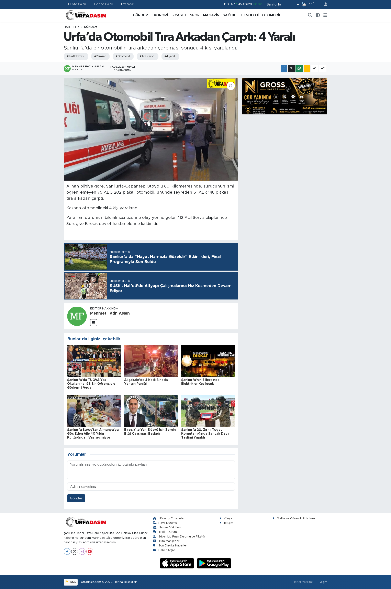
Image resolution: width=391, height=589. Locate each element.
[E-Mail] (93, 322)
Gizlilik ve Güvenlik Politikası (296, 518)
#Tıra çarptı (147, 56)
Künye (228, 518)
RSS (72, 582)
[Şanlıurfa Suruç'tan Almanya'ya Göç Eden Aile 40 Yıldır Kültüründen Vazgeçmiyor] (94, 410)
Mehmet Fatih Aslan (110, 313)
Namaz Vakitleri (169, 527)
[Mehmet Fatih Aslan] (77, 316)
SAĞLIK (229, 15)
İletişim (228, 522)
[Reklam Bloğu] (284, 96)
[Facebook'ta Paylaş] (284, 68)
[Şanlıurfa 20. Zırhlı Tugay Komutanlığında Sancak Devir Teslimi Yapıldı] (208, 410)
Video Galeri (104, 4)
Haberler (71, 27)
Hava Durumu (167, 522)
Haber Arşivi (166, 550)
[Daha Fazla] (307, 68)
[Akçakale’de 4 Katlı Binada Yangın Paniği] (151, 361)
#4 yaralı (170, 56)
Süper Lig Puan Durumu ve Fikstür (181, 536)
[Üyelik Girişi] (324, 4)
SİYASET (179, 15)
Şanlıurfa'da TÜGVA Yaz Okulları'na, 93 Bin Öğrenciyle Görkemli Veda (91, 383)
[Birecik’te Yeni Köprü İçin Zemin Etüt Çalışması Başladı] (151, 410)
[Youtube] (89, 551)
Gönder (76, 498)
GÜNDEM (140, 15)
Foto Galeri (78, 4)
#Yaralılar (99, 56)
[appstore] (177, 563)
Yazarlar (128, 4)
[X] (74, 551)
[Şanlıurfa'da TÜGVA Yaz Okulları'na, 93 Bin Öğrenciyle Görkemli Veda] (94, 361)
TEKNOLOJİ (249, 15)
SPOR (195, 15)
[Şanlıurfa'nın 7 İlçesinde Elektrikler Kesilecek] (208, 361)
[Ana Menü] (325, 15)
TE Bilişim (320, 582)
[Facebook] (67, 551)
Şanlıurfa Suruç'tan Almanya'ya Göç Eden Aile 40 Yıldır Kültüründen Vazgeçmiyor (93, 433)
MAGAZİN (211, 15)
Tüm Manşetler (168, 541)
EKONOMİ (160, 15)
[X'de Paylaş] (291, 68)
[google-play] (214, 563)
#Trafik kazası (75, 56)
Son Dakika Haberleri (173, 545)
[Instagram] (82, 551)
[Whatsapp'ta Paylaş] (299, 68)
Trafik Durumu (168, 531)
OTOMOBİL (271, 15)
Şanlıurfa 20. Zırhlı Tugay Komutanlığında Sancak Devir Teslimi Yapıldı (205, 433)
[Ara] (310, 15)
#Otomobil (123, 56)
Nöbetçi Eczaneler (171, 518)
